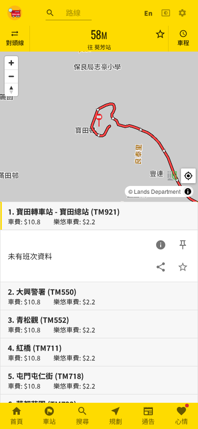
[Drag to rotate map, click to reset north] (11, 89)
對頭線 (15, 42)
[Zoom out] (11, 76)
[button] (99, 120)
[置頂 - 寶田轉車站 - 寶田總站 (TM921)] (183, 245)
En (148, 12)
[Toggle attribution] (187, 191)
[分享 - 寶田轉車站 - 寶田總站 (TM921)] (161, 267)
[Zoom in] (11, 63)
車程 (183, 42)
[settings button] (182, 13)
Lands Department (157, 191)
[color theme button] (165, 13)
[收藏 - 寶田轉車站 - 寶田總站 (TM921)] (183, 267)
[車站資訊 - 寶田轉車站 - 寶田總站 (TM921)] (161, 245)
